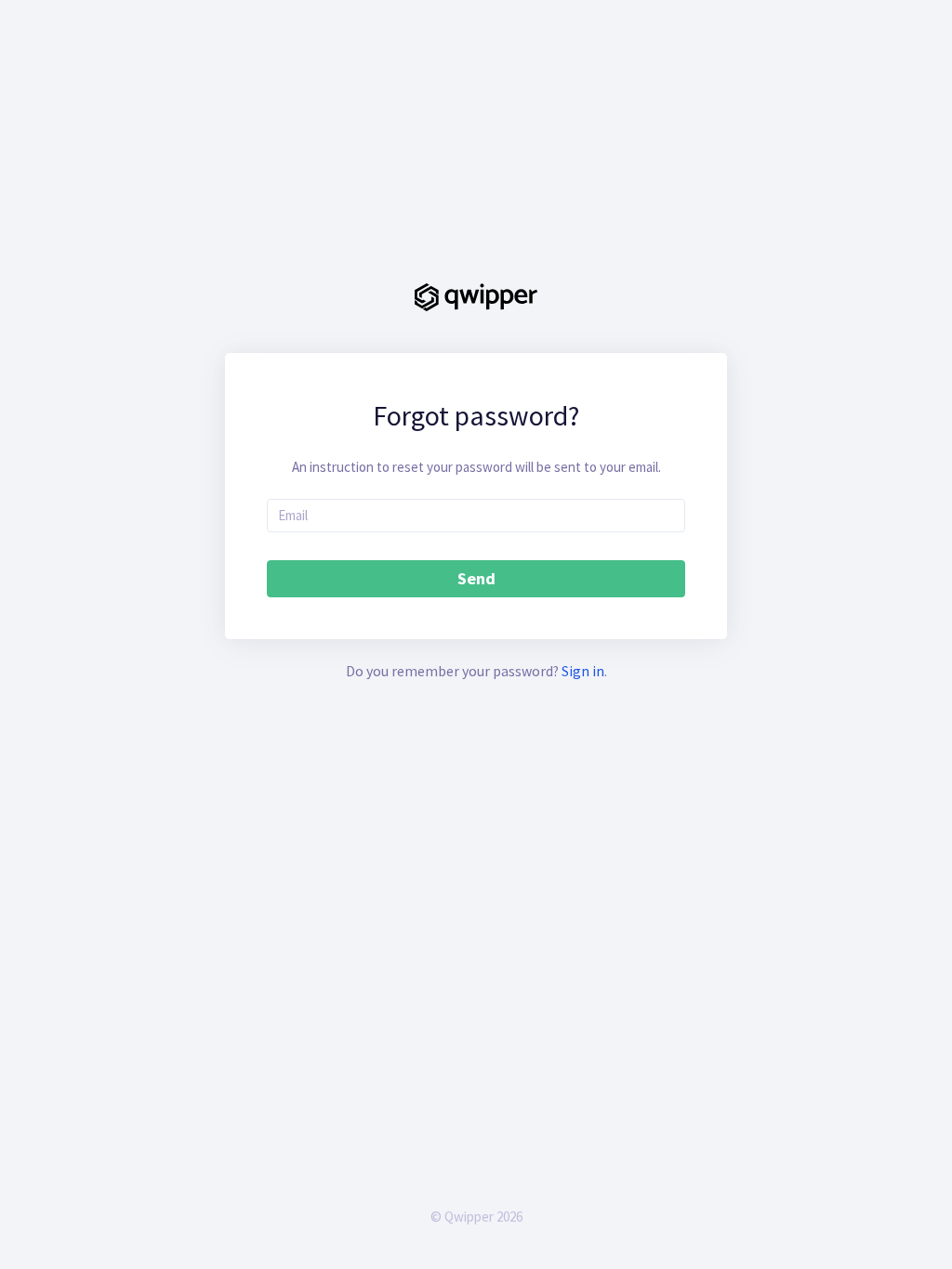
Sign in (583, 670)
